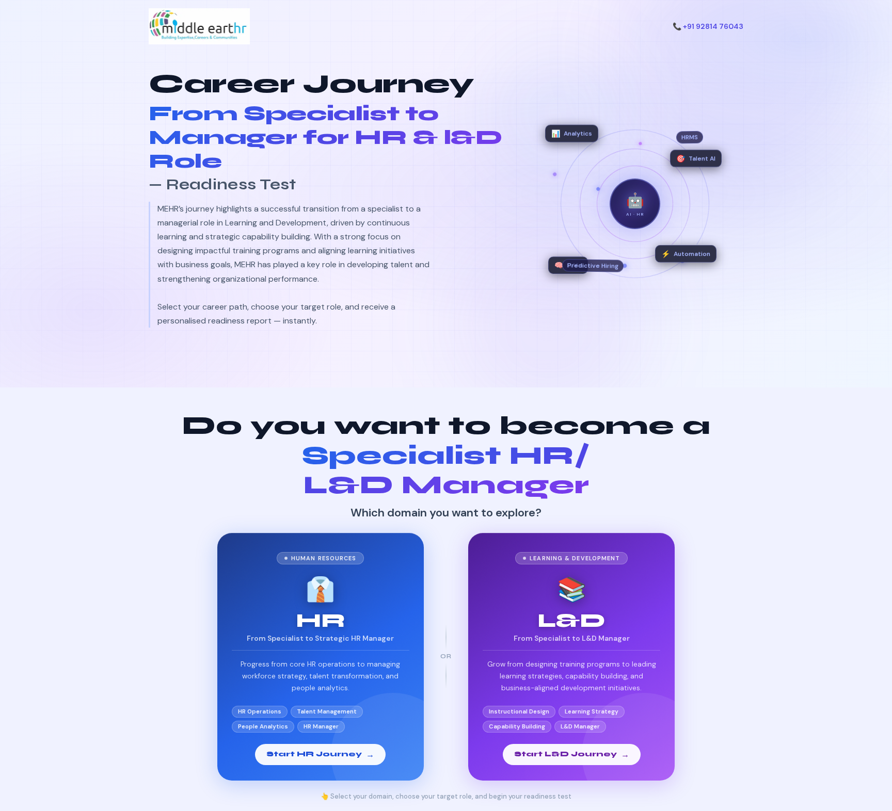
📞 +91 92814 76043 (708, 26)
